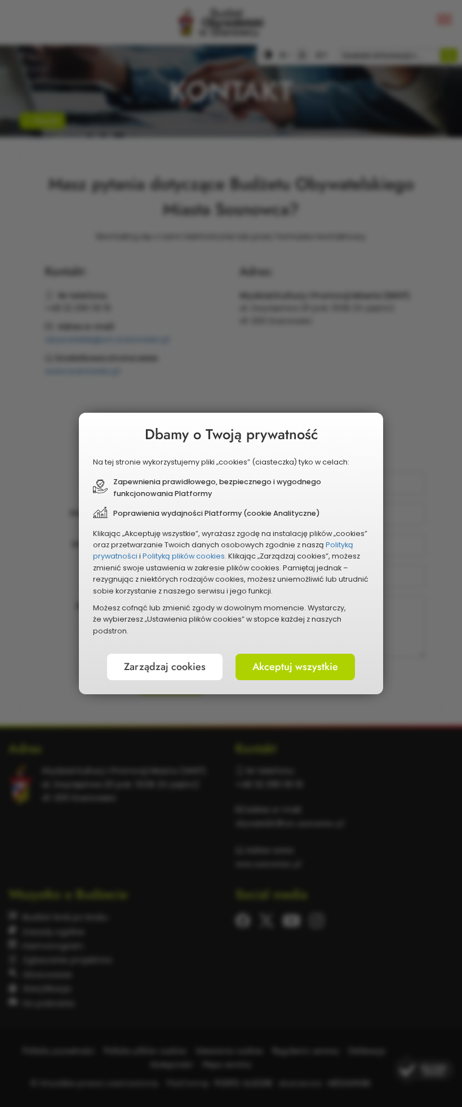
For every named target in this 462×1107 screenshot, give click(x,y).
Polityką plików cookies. (184, 556)
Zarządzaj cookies (165, 666)
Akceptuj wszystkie (295, 666)
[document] (231, 553)
